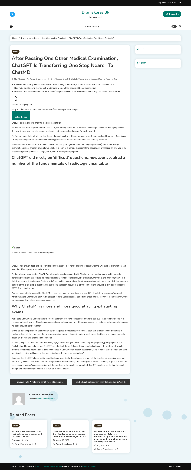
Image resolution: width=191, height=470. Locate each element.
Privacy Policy (92, 26)
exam (87, 79)
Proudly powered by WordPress (48, 466)
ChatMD (74, 79)
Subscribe (174, 14)
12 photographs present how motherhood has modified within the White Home (28, 434)
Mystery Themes (89, 466)
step (115, 79)
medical (94, 79)
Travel (15, 52)
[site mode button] (174, 26)
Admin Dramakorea (38, 79)
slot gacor (141, 63)
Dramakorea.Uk (95, 12)
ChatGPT (66, 79)
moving (101, 79)
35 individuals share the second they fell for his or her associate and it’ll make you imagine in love (69, 434)
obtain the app (21, 117)
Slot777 (140, 49)
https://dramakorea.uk (45, 399)
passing (109, 79)
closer (81, 79)
